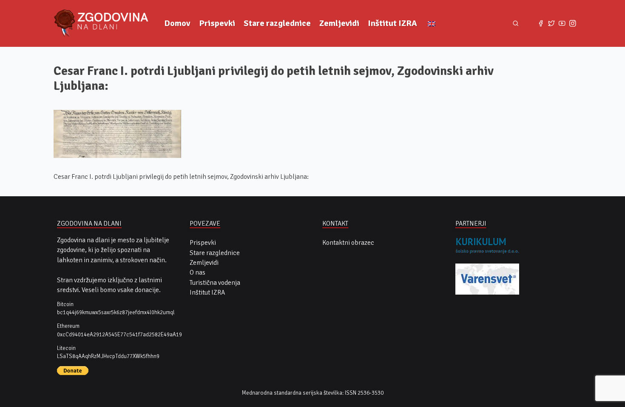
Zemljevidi (339, 23)
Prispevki (217, 23)
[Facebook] (541, 23)
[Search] (515, 23)
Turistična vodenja (215, 282)
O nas (197, 272)
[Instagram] (572, 23)
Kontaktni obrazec (348, 242)
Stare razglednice (277, 23)
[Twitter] (551, 23)
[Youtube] (562, 23)
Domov (177, 23)
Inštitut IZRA (392, 23)
